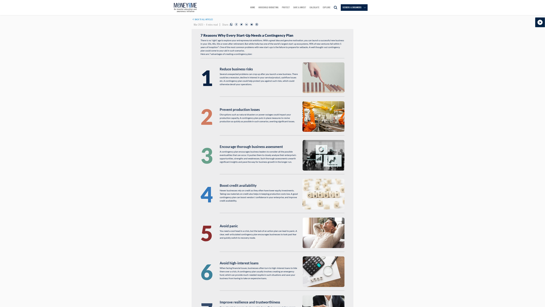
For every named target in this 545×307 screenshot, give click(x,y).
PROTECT (286, 7)
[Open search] (335, 7)
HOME (252, 7)
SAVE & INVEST (299, 7)
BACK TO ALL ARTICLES (204, 19)
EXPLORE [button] (326, 7)
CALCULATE (314, 7)
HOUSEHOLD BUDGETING (268, 7)
